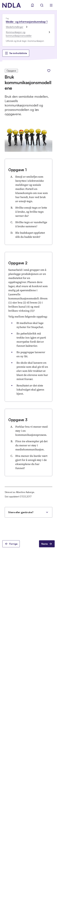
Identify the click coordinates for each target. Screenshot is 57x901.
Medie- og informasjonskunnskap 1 (27, 21)
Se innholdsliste (18, 53)
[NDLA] (11, 5)
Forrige (13, 543)
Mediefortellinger (14, 26)
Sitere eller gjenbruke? (20, 512)
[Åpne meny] (51, 5)
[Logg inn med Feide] (32, 5)
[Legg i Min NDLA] (48, 70)
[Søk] (41, 5)
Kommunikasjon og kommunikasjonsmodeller (19, 34)
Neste (44, 543)
